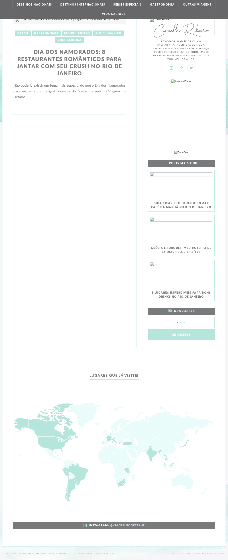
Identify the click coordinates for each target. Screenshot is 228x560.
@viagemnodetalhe (127, 525)
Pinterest (181, 68)
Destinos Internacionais (82, 4)
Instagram (171, 68)
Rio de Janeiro (77, 33)
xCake (206, 553)
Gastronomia (162, 4)
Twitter (191, 68)
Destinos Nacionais (34, 4)
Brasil (23, 33)
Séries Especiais (127, 4)
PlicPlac (220, 553)
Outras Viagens (197, 4)
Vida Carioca (114, 14)
